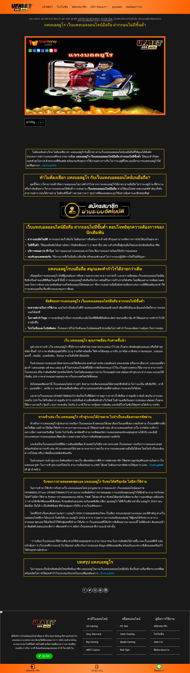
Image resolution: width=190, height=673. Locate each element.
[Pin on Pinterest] (100, 590)
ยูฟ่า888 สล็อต (107, 19)
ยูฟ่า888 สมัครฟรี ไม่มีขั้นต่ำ (89, 19)
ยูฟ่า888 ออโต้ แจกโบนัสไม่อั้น (125, 19)
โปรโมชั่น (62, 6)
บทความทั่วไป (34, 19)
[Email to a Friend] (95, 590)
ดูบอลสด (117, 6)
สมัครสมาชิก (79, 6)
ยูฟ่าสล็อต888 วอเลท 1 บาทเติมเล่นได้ (98, 21)
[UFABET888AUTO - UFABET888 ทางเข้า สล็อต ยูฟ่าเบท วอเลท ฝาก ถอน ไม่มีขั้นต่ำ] (24, 7)
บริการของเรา (98, 6)
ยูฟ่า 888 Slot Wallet (51, 19)
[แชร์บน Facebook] (84, 590)
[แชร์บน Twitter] (89, 590)
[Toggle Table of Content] (39, 122)
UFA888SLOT (33, 492)
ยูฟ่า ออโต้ (66, 19)
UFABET (47, 6)
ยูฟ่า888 (74, 19)
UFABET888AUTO (64, 395)
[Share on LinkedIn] (105, 590)
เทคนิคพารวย (134, 6)
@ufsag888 (49, 165)
